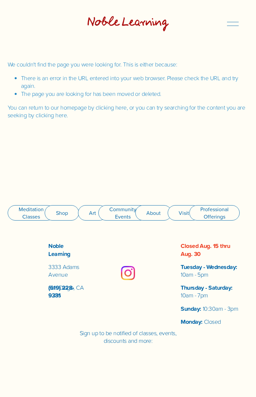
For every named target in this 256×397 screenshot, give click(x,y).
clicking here (111, 107)
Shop (62, 213)
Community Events (122, 213)
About (153, 213)
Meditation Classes (31, 213)
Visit (184, 213)
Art (92, 213)
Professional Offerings (214, 213)
